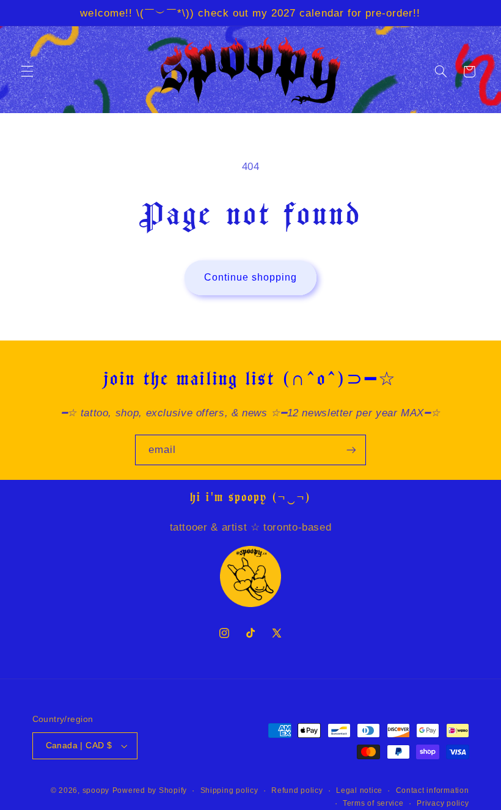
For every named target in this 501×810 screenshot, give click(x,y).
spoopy (95, 790)
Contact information (432, 790)
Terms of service (373, 803)
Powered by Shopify (149, 790)
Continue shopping (251, 277)
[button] (27, 71)
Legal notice (359, 790)
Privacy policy (443, 803)
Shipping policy (229, 790)
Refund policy (297, 790)
